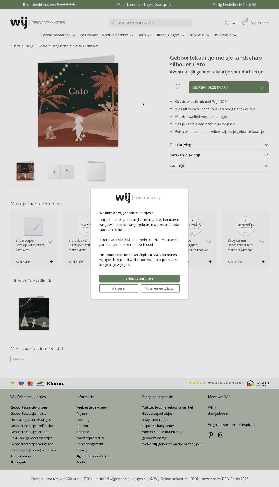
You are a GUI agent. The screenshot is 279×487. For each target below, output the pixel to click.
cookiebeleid (119, 239)
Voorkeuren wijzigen (160, 288)
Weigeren (119, 288)
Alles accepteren (139, 278)
